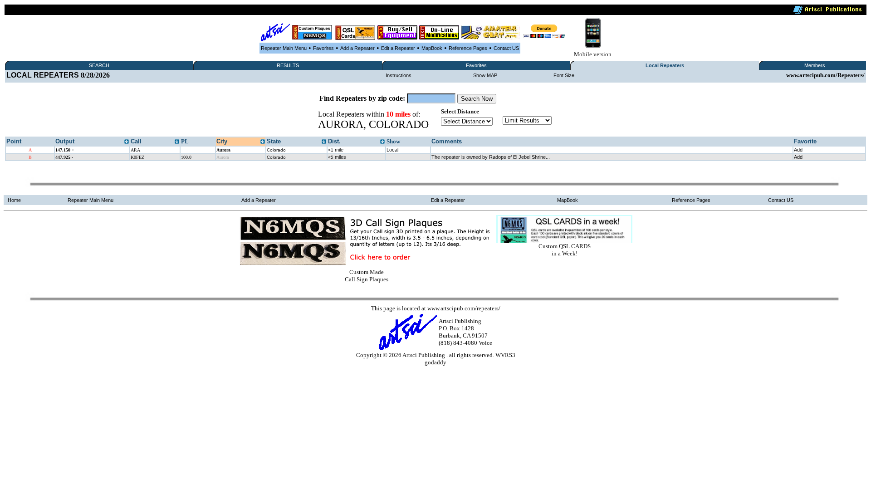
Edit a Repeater (398, 48)
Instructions (398, 75)
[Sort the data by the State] (324, 142)
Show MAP (485, 75)
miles (337, 157)
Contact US (506, 48)
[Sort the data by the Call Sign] (177, 142)
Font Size (563, 75)
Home (14, 200)
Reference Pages (468, 48)
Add (798, 149)
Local (392, 149)
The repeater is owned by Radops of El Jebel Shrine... (490, 157)
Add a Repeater (357, 48)
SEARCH (99, 65)
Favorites (323, 48)
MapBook (431, 48)
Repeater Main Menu (284, 48)
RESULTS (288, 65)
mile (335, 149)
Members (814, 65)
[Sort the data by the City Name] (262, 142)
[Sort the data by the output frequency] (126, 142)
